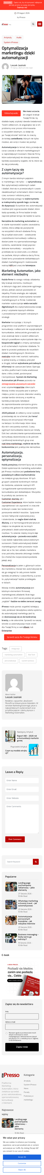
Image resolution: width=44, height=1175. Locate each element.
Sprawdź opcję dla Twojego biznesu (22, 637)
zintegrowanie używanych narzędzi (18, 384)
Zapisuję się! (22, 7)
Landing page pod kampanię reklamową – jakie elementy (26, 886)
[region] (22, 1154)
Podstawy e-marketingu (29, 1098)
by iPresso (21, 17)
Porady (26, 1092)
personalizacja (10, 661)
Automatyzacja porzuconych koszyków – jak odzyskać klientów (26, 920)
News (26, 1088)
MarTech (31, 655)
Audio (18, 37)
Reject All (22, 1170)
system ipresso (28, 661)
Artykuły (8, 37)
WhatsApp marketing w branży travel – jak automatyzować (28, 903)
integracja (15, 649)
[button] (39, 24)
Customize (22, 1163)
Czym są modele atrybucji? (16, 752)
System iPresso (11, 42)
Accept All (22, 1157)
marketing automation (13, 655)
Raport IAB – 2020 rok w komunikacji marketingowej (28, 738)
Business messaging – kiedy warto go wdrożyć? (28, 937)
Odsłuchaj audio (11, 113)
